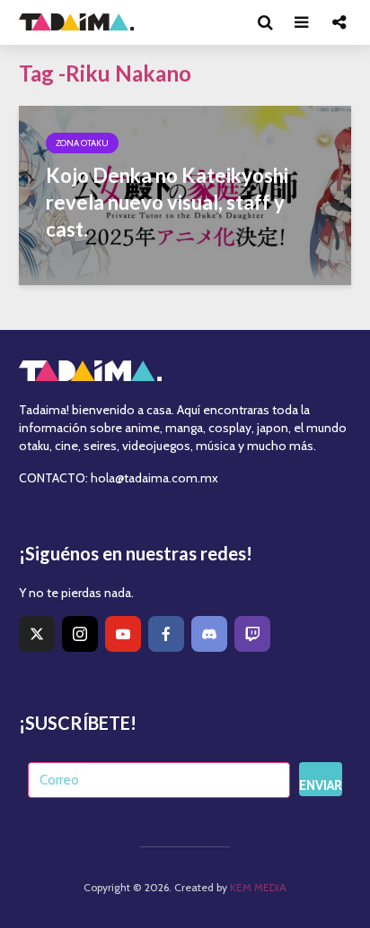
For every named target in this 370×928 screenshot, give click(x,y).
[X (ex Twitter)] (37, 634)
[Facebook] (166, 634)
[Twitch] (252, 634)
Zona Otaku (82, 143)
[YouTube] (123, 634)
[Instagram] (80, 634)
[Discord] (209, 634)
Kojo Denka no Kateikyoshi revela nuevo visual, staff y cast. (167, 202)
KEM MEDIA (258, 887)
